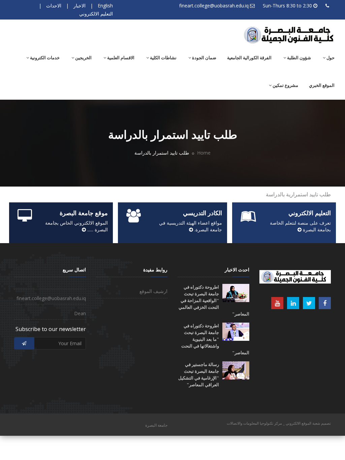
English (105, 5)
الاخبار (79, 5)
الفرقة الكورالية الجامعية (249, 57)
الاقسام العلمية (120, 57)
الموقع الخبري (322, 85)
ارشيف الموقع (153, 291)
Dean (80, 313)
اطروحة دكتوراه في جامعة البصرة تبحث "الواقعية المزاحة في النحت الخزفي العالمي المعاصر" (214, 301)
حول (330, 57)
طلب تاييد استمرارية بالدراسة (298, 194)
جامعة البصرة (156, 425)
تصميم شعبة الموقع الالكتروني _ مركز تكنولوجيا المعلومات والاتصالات (279, 423)
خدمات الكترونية (44, 57)
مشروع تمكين (285, 85)
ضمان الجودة (203, 57)
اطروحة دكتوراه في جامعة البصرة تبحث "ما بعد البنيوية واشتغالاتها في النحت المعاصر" (215, 339)
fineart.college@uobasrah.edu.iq (214, 5)
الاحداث (53, 5)
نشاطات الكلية (163, 57)
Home (204, 153)
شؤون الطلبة (298, 57)
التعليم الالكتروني (96, 13)
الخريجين (83, 57)
